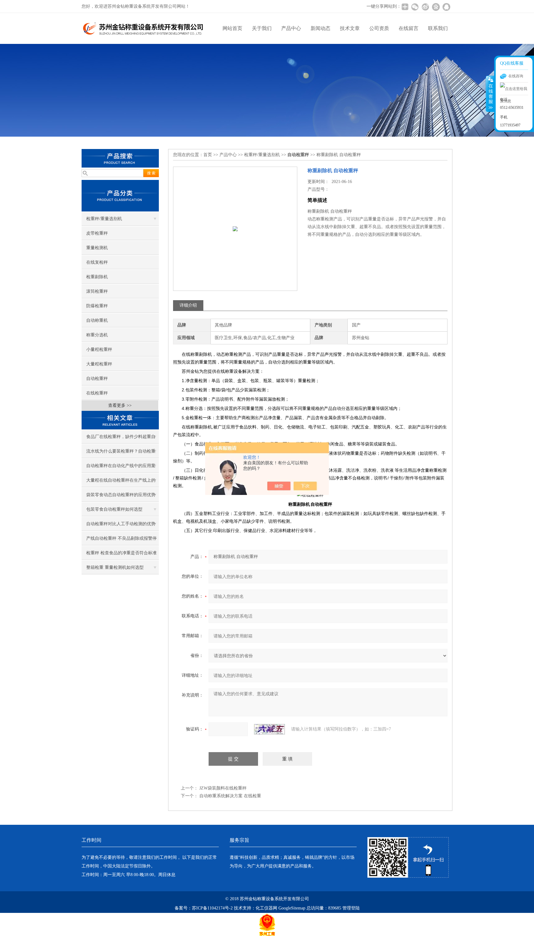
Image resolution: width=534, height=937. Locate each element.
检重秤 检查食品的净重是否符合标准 (121, 553)
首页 (207, 154)
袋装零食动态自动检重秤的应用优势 (120, 494)
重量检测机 (97, 247)
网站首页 (232, 28)
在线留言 (408, 28)
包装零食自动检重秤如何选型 (114, 509)
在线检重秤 (97, 393)
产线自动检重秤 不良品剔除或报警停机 (121, 540)
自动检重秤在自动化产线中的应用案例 (120, 468)
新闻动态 (320, 28)
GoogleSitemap (291, 908)
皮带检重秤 (97, 233)
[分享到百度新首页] (435, 7)
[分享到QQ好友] (446, 7)
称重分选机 (97, 335)
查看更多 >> (120, 405)
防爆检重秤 (97, 306)
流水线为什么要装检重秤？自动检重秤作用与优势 (120, 453)
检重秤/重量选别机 (104, 218)
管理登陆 (351, 908)
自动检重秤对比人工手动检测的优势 (120, 524)
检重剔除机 (97, 277)
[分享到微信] (414, 7)
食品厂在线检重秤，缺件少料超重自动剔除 (120, 439)
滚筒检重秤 (97, 291)
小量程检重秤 (99, 349)
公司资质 (379, 28)
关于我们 (262, 28)
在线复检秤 (97, 262)
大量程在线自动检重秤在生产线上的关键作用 (120, 482)
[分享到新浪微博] (425, 7)
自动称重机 (97, 320)
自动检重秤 (97, 378)
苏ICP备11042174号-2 (212, 908)
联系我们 (438, 28)
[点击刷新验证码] (269, 729)
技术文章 (350, 28)
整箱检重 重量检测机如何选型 (115, 567)
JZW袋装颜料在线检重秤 (223, 788)
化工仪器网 (266, 908)
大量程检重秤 (99, 364)
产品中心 (291, 28)
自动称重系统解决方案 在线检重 (230, 796)
